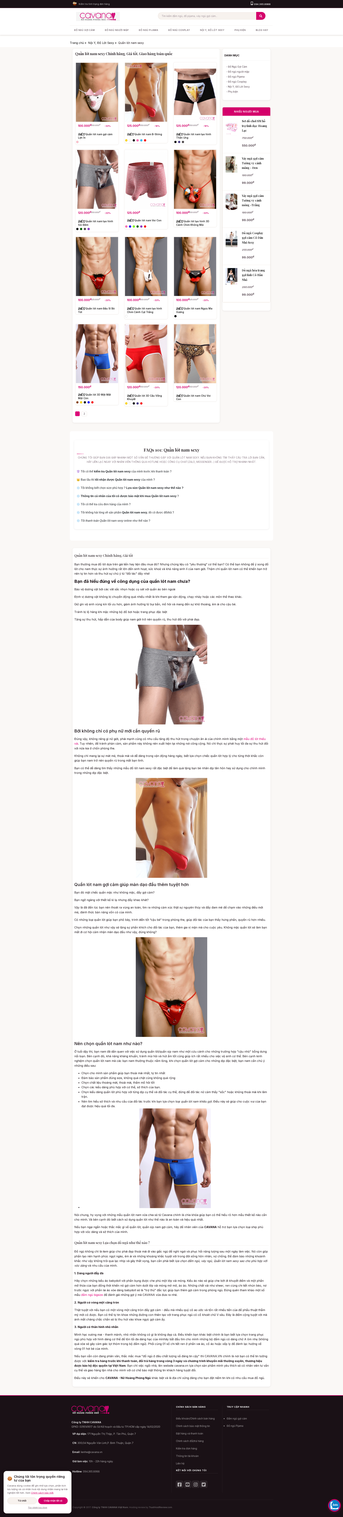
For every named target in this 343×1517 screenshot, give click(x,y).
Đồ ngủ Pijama (235, 1425)
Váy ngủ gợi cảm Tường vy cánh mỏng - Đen (253, 163)
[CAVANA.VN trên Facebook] (179, 1484)
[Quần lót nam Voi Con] (146, 179)
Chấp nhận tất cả (53, 1500)
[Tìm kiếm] (260, 16)
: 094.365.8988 (86, 1471)
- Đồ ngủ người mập (237, 71)
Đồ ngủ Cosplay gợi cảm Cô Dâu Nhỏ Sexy (252, 237)
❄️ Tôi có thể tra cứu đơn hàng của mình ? (103, 504)
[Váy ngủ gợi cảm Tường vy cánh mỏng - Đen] (231, 164)
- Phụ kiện (232, 91)
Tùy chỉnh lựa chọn (37, 1507)
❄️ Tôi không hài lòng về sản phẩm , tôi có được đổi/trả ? (125, 512)
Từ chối (22, 1500)
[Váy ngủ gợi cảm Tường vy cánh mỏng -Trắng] (231, 202)
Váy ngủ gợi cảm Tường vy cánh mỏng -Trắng (253, 200)
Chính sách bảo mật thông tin (193, 1425)
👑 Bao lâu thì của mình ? (115, 479)
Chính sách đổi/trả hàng (190, 1440)
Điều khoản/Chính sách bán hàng (195, 1418)
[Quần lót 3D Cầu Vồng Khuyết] (146, 353)
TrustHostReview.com (160, 1507)
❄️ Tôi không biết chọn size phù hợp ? (129, 487)
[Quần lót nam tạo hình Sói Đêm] (97, 179)
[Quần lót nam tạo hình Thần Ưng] (195, 92)
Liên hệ (180, 1463)
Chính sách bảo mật (42, 1492)
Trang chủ (77, 43)
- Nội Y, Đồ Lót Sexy (238, 86)
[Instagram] (195, 1484)
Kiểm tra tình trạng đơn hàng (94, 4)
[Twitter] (203, 1484)
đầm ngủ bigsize (92, 1295)
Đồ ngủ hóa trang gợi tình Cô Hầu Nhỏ (253, 275)
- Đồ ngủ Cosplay (236, 81)
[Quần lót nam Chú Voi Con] (195, 353)
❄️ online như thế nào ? (113, 520)
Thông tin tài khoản (187, 1455)
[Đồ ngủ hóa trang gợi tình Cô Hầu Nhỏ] (231, 276)
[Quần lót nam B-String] (146, 92)
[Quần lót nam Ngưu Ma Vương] (195, 266)
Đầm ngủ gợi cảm (237, 1418)
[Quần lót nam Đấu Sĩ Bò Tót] (97, 266)
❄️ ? (127, 496)
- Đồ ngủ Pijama (235, 76)
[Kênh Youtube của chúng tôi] (187, 1484)
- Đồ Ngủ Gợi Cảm (236, 66)
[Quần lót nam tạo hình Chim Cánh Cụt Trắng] (146, 266)
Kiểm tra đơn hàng (186, 1448)
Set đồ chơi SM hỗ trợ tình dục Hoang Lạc (254, 125)
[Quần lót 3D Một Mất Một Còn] (97, 353)
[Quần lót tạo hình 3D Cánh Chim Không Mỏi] (195, 179)
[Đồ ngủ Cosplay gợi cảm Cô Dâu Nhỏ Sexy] (231, 239)
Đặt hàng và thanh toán (189, 1433)
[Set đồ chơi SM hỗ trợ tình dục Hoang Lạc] (231, 127)
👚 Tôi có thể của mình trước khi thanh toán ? (124, 471)
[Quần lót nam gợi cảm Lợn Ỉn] (97, 92)
